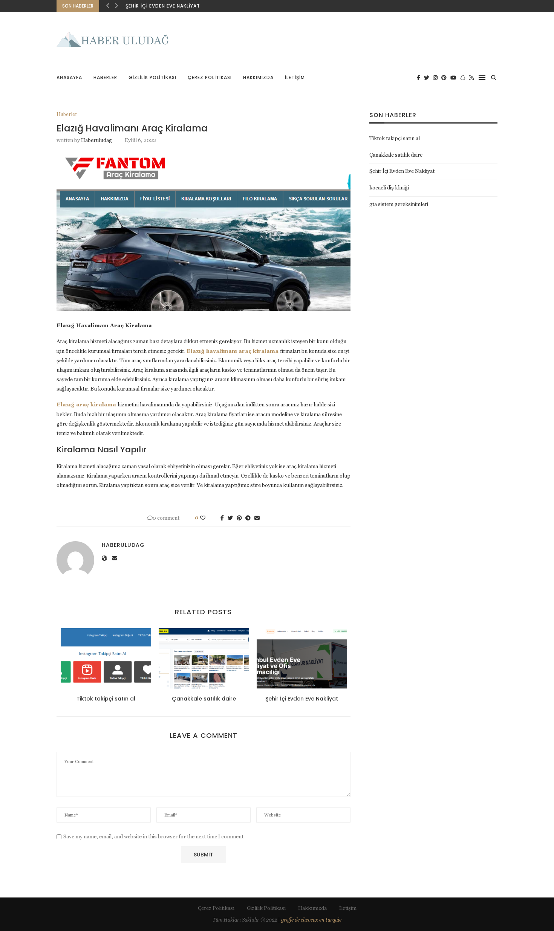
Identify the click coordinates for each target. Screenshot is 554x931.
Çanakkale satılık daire (204, 698)
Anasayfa (69, 77)
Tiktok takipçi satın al (106, 698)
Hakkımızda (258, 77)
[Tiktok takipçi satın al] (106, 658)
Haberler (105, 77)
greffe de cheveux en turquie (311, 920)
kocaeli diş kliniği (389, 188)
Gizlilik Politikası (152, 77)
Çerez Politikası (210, 77)
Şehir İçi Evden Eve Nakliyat (162, 6)
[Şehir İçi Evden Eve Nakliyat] (302, 658)
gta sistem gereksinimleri (398, 204)
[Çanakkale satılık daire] (204, 658)
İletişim (295, 77)
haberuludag (96, 140)
